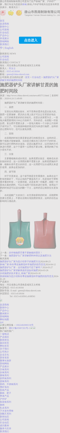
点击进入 (31, 40)
